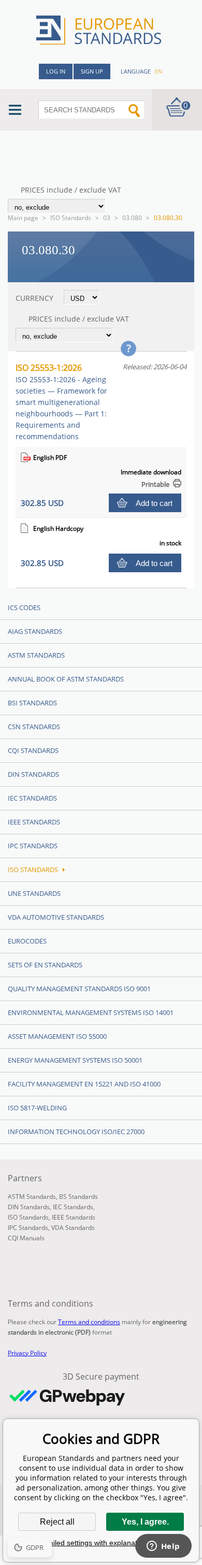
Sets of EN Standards (45, 964)
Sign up (92, 71)
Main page (23, 217)
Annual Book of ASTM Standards (66, 679)
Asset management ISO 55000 (57, 1036)
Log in (55, 71)
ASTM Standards (36, 655)
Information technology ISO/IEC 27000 (76, 1131)
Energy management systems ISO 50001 (75, 1060)
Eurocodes (27, 941)
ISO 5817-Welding (37, 1107)
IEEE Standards (34, 822)
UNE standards (34, 893)
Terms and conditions (89, 1321)
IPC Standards (32, 845)
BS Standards (78, 1196)
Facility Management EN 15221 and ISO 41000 (84, 1084)
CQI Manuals (26, 1238)
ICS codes (24, 607)
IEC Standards (32, 798)
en (158, 71)
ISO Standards (70, 217)
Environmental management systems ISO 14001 (91, 1012)
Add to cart (154, 503)
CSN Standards (34, 726)
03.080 (132, 217)
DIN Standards (33, 774)
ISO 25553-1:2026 (61, 401)
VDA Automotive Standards (56, 917)
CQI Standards (33, 750)
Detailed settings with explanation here (101, 1543)
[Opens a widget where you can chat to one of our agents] (163, 1547)
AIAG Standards (35, 631)
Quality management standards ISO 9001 (79, 988)
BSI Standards (32, 702)
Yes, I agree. (145, 1521)
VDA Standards (73, 1227)
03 (106, 217)
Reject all (57, 1521)
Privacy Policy (27, 1353)
